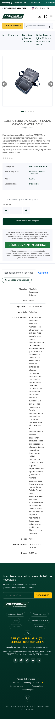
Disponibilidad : (11, 184)
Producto (13, 35)
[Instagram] (21, 660)
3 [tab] (28, 111)
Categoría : (10, 166)
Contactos (16, 627)
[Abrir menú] (51, 16)
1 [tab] (22, 111)
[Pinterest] (27, 660)
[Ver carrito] (45, 16)
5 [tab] (33, 111)
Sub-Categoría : (12, 172)
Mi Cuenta (39, 627)
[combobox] (38, 26)
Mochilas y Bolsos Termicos (27, 38)
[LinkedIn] (38, 660)
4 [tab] (31, 111)
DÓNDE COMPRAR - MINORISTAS (27, 244)
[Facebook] (15, 660)
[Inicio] (3, 35)
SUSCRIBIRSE (42, 595)
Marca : (8, 179)
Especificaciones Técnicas (18, 272)
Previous (4, 84)
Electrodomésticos (36, 3)
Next (50, 84)
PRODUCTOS (12, 25)
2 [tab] (25, 111)
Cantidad (6, 204)
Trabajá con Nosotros (39, 620)
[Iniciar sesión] (40, 16)
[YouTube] (33, 660)
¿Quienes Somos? (15, 614)
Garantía (43, 272)
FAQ (27, 633)
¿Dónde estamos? (39, 614)
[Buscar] (49, 26)
